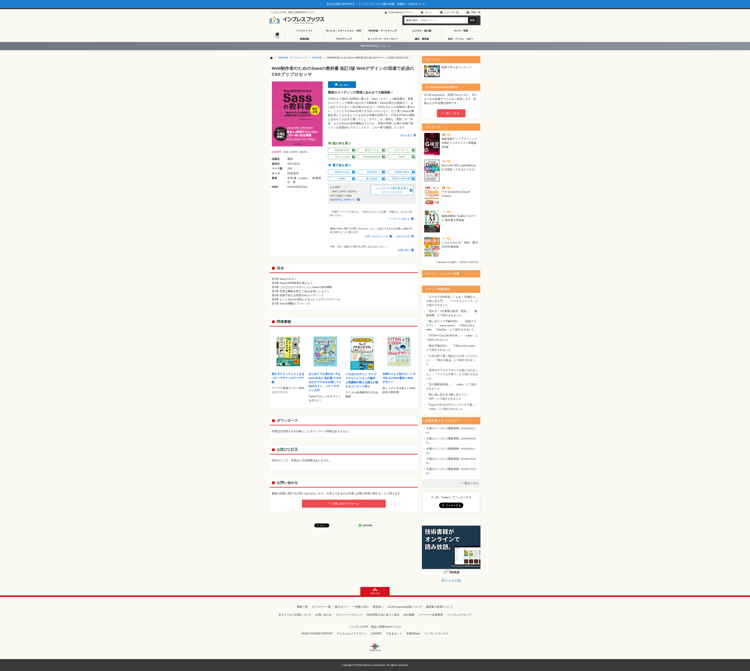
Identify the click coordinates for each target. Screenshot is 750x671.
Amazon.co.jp (342, 150)
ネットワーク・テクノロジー (383, 39)
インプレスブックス (436, 633)
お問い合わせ (323, 614)
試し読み (344, 84)
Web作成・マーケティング (383, 30)
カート (428, 12)
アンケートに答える (399, 218)
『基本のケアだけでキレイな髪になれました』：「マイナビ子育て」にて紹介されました (452, 374)
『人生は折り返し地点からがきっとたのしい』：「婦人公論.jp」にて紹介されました (452, 360)
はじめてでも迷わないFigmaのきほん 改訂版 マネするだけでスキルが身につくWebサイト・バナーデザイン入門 (325, 382)
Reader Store (402, 172)
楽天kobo (372, 172)
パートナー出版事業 (430, 614)
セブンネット (402, 150)
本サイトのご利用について (295, 614)
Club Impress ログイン (401, 12)
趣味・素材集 (422, 39)
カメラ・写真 (461, 30)
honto (402, 156)
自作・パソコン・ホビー (461, 39)
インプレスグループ (459, 614)
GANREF (376, 633)
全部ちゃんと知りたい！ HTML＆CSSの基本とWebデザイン (398, 378)
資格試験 (304, 39)
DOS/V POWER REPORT (317, 633)
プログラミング (344, 39)
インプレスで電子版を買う (392, 190)
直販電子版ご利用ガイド (343, 199)
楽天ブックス (372, 150)
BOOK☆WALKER (401, 178)
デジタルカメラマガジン (352, 633)
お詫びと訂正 (403, 236)
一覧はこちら (470, 483)
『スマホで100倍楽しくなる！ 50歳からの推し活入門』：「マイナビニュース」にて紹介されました (452, 301)
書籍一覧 (302, 606)
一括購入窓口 (403, 250)
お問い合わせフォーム (376, 236)
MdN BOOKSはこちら (375, 45)
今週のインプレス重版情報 (442, 428)
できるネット (394, 633)
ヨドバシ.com (342, 156)
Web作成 (317, 57)
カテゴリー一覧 (321, 606)
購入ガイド (341, 606)
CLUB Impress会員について (405, 606)
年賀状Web (413, 633)
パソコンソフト (304, 30)
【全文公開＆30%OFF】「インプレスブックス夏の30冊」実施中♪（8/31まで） (374, 3)
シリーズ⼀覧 (452, 12)
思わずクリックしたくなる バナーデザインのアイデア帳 (288, 378)
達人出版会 (372, 178)
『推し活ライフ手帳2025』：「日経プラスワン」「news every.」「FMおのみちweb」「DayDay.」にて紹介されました (451, 325)
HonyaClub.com (371, 156)
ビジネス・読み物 (421, 30)
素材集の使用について (439, 606)
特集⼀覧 (475, 12)
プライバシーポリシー (349, 614)
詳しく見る (453, 113)
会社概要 (409, 614)
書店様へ (378, 606)
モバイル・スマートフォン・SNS (343, 30)
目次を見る (406, 135)
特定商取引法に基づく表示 (383, 614)
